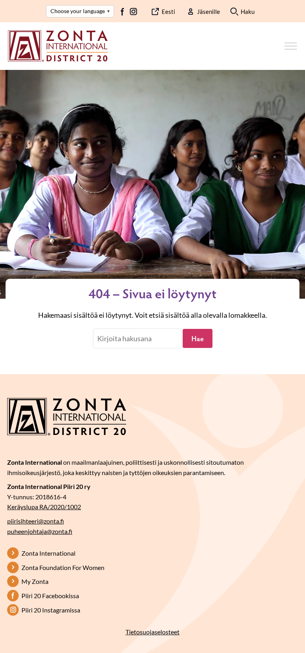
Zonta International (48, 553)
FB (122, 11)
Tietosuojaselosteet (152, 632)
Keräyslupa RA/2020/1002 (44, 506)
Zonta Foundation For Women (62, 567)
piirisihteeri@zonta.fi (35, 521)
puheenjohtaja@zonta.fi (39, 531)
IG (133, 11)
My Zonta (34, 581)
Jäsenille (208, 11)
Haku (248, 11)
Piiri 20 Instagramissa (50, 610)
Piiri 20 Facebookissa (50, 595)
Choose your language (80, 11)
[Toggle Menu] (290, 46)
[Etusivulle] (58, 45)
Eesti (168, 11)
